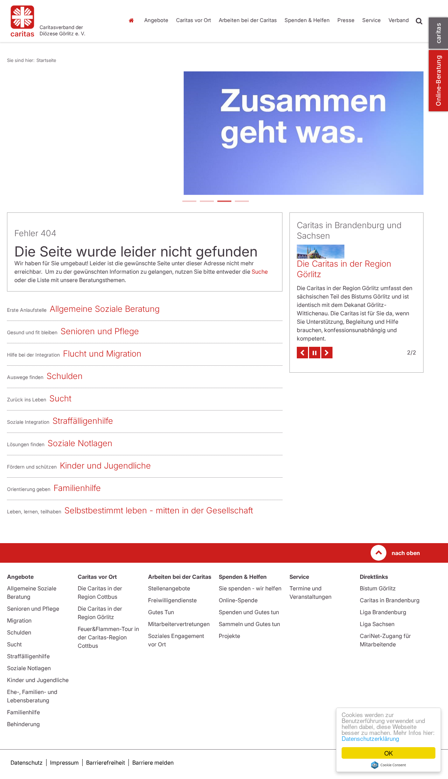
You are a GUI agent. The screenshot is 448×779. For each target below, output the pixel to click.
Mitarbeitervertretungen (179, 623)
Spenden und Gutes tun (249, 612)
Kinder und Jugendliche (105, 466)
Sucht (60, 398)
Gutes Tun (161, 612)
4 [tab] (241, 202)
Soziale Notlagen (80, 443)
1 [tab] (189, 202)
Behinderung (23, 724)
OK (388, 753)
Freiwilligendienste (172, 600)
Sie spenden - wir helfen (250, 588)
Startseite (133, 20)
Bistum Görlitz (378, 588)
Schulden (65, 376)
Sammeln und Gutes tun (249, 623)
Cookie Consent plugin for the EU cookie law (388, 765)
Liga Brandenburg (383, 612)
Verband (398, 20)
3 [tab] (224, 202)
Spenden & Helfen (307, 20)
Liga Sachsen (377, 623)
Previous (302, 352)
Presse (346, 20)
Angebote (156, 20)
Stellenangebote (169, 588)
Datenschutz (26, 762)
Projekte (229, 635)
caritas (438, 33)
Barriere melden (153, 762)
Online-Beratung (438, 80)
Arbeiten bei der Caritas (248, 20)
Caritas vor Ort (193, 20)
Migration (19, 620)
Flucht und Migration (102, 354)
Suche (260, 271)
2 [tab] (207, 202)
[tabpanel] (215, 133)
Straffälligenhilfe (82, 421)
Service (371, 20)
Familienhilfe (77, 488)
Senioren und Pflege (100, 331)
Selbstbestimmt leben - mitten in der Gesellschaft (158, 510)
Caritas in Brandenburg (390, 600)
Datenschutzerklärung (370, 738)
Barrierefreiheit (105, 762)
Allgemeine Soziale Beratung (105, 309)
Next (326, 352)
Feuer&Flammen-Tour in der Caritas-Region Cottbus (108, 637)
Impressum (64, 762)
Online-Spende (238, 600)
